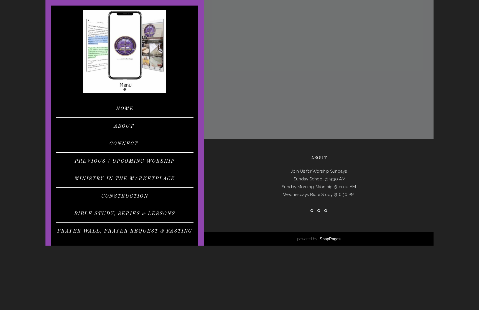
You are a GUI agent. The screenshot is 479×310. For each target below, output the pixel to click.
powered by (319, 239)
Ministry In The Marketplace (124, 178)
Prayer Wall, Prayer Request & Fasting (124, 231)
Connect (124, 143)
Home (125, 108)
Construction (124, 196)
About (125, 126)
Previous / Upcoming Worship (124, 161)
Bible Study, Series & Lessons (124, 213)
